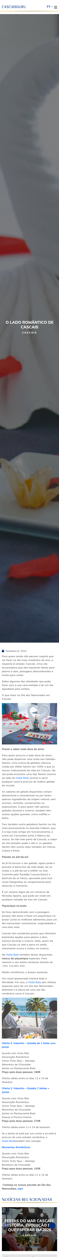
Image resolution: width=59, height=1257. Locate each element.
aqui (20, 1188)
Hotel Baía (22, 778)
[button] (52, 1226)
